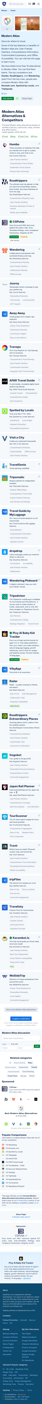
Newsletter (7, 1354)
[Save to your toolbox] (7, 29)
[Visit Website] (39, 144)
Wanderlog (33, 76)
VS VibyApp (10, 1172)
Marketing (34, 1375)
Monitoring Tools (9, 1384)
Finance (21, 1384)
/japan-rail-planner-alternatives (14, 784)
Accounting (7, 1378)
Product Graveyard (29, 1347)
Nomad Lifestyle (10, 1067)
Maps (30, 1063)
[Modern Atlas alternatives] (7, 21)
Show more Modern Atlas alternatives (21, 1010)
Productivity (23, 1067)
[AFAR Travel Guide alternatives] (5, 381)
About (5, 1323)
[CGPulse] (5, 222)
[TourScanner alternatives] (5, 817)
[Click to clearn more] (21, 1267)
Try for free (14, 237)
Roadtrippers (16, 76)
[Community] (34, 4)
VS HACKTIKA (11, 1159)
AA (5, 314)
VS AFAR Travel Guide (14, 1162)
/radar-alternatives (9, 679)
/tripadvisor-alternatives (11, 593)
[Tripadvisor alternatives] (5, 596)
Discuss (32, 1320)
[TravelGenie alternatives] (5, 465)
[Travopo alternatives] (5, 348)
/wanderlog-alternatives (11, 247)
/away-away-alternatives (11, 311)
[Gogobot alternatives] (5, 756)
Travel (34, 1067)
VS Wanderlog (11, 1145)
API (11, 1323)
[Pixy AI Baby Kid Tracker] (5, 634)
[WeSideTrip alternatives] (5, 976)
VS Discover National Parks (16, 1169)
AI (10, 1063)
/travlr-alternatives (9, 843)
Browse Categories (10, 1334)
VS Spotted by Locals (14, 1152)
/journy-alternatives (9, 281)
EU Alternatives (22, 1200)
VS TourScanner (11, 1183)
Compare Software (10, 1337)
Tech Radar (26, 1334)
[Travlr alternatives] (5, 846)
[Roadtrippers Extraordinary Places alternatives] (5, 716)
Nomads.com (8, 85)
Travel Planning (28, 1072)
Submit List (7, 1351)
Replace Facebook (29, 1337)
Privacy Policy (18, 1390)
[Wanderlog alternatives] (5, 250)
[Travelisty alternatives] (5, 907)
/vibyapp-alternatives (10, 666)
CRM (5, 1375)
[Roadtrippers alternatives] (5, 181)
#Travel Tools (23, 136)
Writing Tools (8, 1381)
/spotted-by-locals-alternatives (14, 408)
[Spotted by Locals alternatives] (5, 411)
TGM (5, 512)
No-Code (10, 1369)
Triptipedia (6, 89)
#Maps (13, 136)
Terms (29, 1390)
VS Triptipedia (11, 1155)
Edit (5, 94)
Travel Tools (12, 1076)
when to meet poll (20, 1399)
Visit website (7, 98)
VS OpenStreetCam (13, 1179)
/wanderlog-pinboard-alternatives (15, 578)
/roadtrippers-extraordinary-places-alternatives (20, 713)
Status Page (27, 98)
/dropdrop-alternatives (11, 548)
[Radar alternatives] (5, 682)
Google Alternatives (29, 1341)
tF (5, 880)
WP (4, 581)
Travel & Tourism (13, 1072)
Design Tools (8, 1372)
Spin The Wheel (23, 1397)
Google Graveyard (29, 1351)
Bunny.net (21, 1394)
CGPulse (20, 1235)
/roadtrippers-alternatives (12, 178)
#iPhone (34, 136)
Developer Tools (22, 1369)
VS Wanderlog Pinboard (14, 1186)
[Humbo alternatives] (5, 145)
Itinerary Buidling (19, 1063)
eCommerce (18, 1378)
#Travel (5, 136)
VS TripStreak (10, 1176)
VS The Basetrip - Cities (14, 1165)
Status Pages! (8, 1344)
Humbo (5, 76)
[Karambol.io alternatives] (5, 939)
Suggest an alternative (21, 1019)
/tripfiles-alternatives (10, 877)
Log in (4, 1044)
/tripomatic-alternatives (11, 475)
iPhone (31, 1076)
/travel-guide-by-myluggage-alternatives (18, 508)
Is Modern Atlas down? (21, 1217)
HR (26, 1378)
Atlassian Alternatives (30, 1344)
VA (5, 670)
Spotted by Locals (25, 85)
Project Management (23, 1381)
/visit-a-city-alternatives (11, 435)
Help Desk (13, 1375)
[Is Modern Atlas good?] (17, 98)
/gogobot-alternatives (10, 753)
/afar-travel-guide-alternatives (14, 378)
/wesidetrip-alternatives (11, 973)
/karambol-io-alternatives (12, 935)
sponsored (26, 1278)
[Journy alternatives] (5, 284)
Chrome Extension (10, 1341)
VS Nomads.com (12, 1148)
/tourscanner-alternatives (12, 813)
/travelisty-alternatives (10, 904)
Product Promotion (10, 1320)
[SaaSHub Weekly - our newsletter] (30, 4)
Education (30, 1384)
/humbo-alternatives (10, 142)
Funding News (8, 1347)
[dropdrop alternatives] (5, 552)
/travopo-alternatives (10, 344)
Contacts (23, 1320)
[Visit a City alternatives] (5, 438)
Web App (23, 1076)
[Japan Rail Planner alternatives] (5, 787)
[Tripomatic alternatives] (5, 478)
